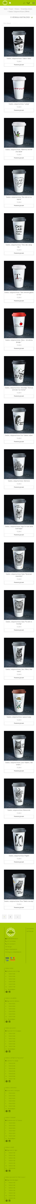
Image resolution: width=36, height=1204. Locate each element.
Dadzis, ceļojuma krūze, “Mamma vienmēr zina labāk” (19, 151)
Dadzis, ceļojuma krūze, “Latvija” (19, 104)
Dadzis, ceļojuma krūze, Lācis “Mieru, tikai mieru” (19, 670)
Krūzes (17, 9)
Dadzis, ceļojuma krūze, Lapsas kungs (19, 717)
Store (5, 9)
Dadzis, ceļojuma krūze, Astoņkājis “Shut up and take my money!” (19, 389)
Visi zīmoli (7, 23)
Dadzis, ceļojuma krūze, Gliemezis (19, 481)
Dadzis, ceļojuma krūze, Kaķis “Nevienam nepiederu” (19, 575)
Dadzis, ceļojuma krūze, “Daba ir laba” (19, 58)
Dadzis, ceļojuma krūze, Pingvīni (19, 856)
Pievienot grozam (19, 65)
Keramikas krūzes (26, 9)
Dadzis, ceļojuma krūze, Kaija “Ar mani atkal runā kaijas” (19, 527)
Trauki (11, 9)
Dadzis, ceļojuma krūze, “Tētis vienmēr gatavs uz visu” (19, 293)
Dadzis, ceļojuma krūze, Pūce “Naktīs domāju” (19, 901)
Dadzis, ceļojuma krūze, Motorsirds (19, 810)
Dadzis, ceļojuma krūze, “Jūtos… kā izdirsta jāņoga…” (19, 341)
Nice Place (23, 23)
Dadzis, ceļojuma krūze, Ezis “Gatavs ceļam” (19, 435)
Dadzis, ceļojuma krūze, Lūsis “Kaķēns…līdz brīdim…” (19, 764)
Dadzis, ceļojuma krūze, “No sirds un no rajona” (19, 198)
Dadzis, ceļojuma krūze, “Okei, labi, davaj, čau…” (19, 246)
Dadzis (15, 23)
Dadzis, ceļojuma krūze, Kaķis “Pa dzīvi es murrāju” (19, 623)
